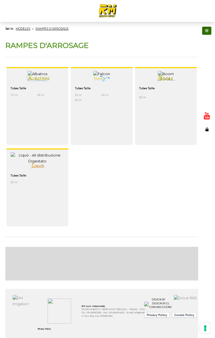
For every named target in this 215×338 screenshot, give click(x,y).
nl (207, 83)
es (207, 64)
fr (207, 58)
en (207, 52)
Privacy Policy (44, 329)
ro (207, 101)
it (207, 46)
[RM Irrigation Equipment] (107, 11)
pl (207, 95)
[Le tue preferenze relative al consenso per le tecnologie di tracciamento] (205, 328)
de (207, 70)
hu (207, 89)
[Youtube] (207, 115)
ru (207, 77)
